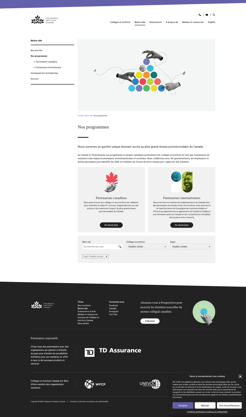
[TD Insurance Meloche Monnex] (95, 352)
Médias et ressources (193, 22)
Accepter (183, 405)
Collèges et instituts (120, 22)
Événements (155, 22)
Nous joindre (83, 323)
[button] (240, 376)
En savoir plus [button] (111, 225)
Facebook (113, 305)
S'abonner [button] (150, 321)
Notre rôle (140, 22)
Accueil (80, 116)
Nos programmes (39, 56)
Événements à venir (87, 311)
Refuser (205, 405)
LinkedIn (112, 308)
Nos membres (84, 305)
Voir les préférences (229, 405)
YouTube (113, 314)
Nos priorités (36, 50)
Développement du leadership (44, 73)
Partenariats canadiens (46, 62)
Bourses (34, 79)
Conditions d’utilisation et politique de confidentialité (207, 412)
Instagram (114, 311)
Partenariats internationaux (48, 67)
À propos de (172, 22)
